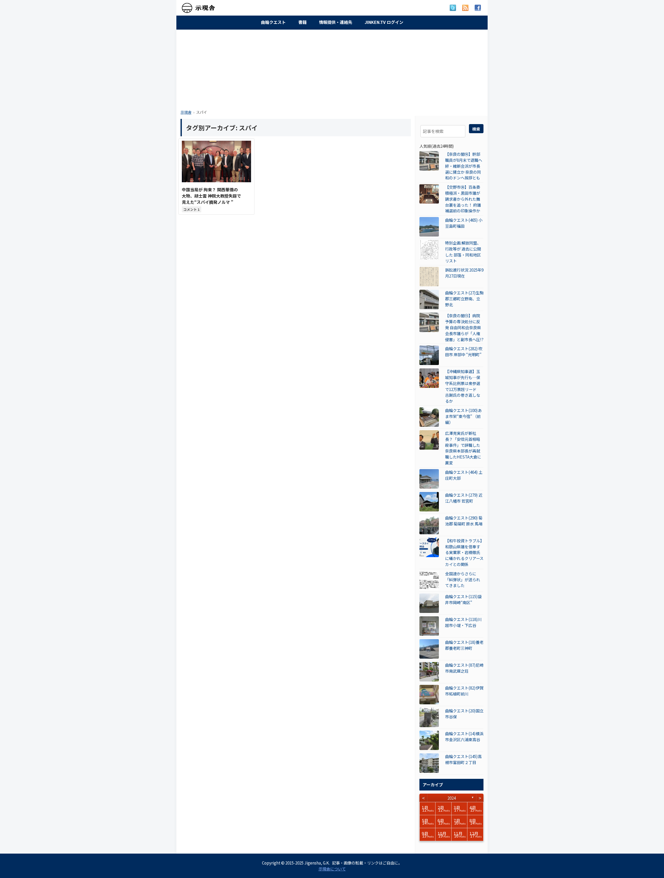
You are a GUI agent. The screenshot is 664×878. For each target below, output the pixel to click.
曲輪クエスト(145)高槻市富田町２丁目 (463, 759)
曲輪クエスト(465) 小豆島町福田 (463, 223)
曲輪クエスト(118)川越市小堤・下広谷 (463, 622)
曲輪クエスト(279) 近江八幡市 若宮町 (463, 498)
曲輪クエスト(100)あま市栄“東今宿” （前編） (463, 416)
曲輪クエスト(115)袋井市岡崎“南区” (463, 599)
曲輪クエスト (273, 22)
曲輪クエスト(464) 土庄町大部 (463, 475)
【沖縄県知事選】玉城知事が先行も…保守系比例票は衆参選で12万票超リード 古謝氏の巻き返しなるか (462, 386)
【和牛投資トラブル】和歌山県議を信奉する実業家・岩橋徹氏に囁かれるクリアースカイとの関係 (464, 552)
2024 (451, 798)
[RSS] (465, 7)
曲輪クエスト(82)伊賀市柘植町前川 (464, 691)
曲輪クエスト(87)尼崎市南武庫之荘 (464, 668)
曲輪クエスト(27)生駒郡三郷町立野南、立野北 (464, 298)
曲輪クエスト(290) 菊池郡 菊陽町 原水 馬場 (463, 520)
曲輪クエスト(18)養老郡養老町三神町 (464, 645)
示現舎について (332, 869)
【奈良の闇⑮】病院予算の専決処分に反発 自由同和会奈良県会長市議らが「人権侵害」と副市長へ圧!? (464, 327)
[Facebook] (477, 7)
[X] (453, 7)
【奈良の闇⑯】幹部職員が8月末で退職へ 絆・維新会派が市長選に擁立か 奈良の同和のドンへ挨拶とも (463, 165)
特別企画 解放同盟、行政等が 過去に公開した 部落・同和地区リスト (463, 251)
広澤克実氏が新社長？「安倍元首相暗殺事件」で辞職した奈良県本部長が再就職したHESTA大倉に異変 (463, 447)
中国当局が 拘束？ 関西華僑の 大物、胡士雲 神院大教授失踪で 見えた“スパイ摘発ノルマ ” (211, 195)
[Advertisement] (332, 68)
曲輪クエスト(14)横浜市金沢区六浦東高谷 (464, 736)
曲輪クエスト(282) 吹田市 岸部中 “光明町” (463, 351)
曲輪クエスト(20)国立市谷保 (464, 713)
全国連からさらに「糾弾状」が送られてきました (462, 579)
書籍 (302, 22)
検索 (476, 129)
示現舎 (186, 112)
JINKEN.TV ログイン (384, 22)
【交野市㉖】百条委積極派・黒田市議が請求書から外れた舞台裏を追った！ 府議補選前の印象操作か (463, 198)
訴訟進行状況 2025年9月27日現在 (464, 273)
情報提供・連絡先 (335, 22)
